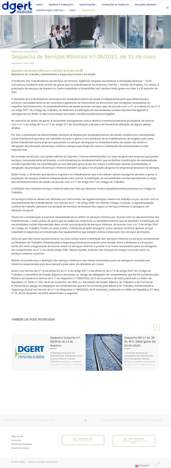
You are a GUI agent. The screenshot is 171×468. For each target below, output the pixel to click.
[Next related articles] (157, 327)
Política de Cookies (20, 448)
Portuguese (144, 466)
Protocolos (16, 440)
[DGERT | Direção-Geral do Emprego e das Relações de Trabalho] (17, 7)
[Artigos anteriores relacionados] (150, 327)
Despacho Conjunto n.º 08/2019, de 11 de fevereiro (65, 341)
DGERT (22, 462)
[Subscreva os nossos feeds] (159, 463)
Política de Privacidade (21, 444)
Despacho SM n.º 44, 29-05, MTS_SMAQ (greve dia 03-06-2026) (140, 341)
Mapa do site (17, 436)
